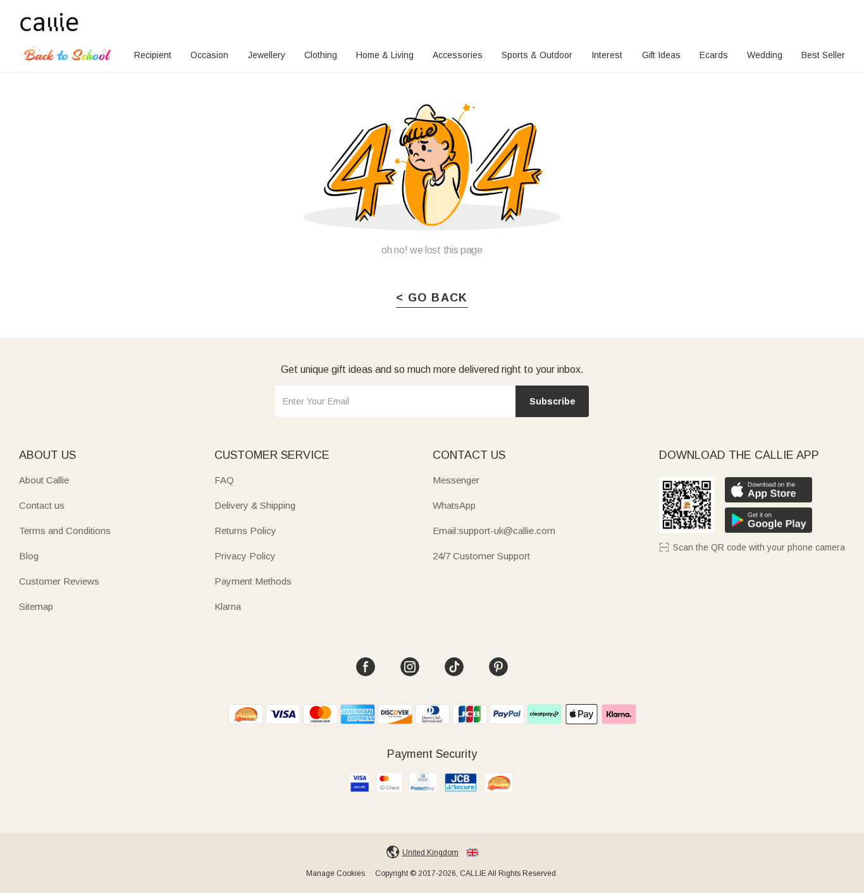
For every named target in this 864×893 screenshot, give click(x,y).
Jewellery (266, 55)
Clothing (320, 55)
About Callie (44, 480)
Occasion (209, 55)
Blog (29, 555)
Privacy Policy (245, 555)
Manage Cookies (335, 873)
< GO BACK (432, 297)
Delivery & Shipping (254, 505)
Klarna (227, 606)
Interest (606, 55)
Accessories (458, 55)
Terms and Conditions (65, 530)
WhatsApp (454, 505)
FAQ (224, 480)
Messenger (456, 480)
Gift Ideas (661, 55)
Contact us (42, 505)
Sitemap (36, 606)
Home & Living (385, 55)
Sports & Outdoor (537, 55)
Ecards (714, 55)
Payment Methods (253, 581)
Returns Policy (245, 530)
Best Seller (823, 55)
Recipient (152, 55)
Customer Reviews (59, 581)
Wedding (764, 55)
